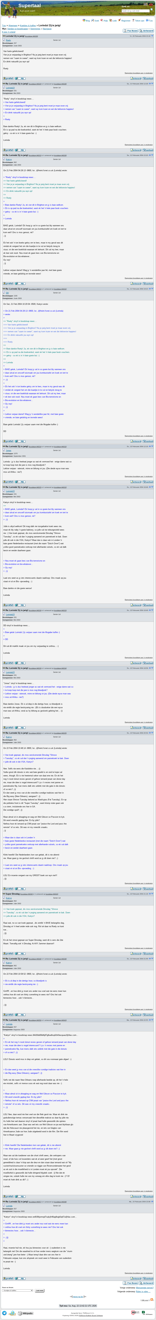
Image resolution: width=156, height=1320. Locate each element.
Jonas (8, 450)
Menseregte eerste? (145, 1288)
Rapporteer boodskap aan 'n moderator (139, 73)
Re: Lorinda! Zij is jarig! (17, 84)
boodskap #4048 (35, 959)
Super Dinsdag (13, 894)
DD (7, 293)
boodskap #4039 (35, 668)
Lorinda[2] (10, 88)
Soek (96, 21)
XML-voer (145, 1300)
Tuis (150, 21)
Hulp (105, 21)
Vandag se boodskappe (17, 29)
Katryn (9, 159)
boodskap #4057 (35, 1202)
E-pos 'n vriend (8, 32)
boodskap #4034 (35, 446)
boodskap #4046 (27, 894)
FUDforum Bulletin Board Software (91, 1315)
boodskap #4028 (31, 36)
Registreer (125, 21)
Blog (87, 21)
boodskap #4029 (35, 84)
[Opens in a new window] (146, 5)
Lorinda (9, 1024)
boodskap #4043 (35, 733)
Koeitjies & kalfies (28, 25)
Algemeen (13, 25)
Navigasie (47, 29)
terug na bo (78, 1297)
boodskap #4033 (35, 289)
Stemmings (35, 29)
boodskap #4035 (35, 487)
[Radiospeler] (151, 5)
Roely (8, 40)
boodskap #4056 (35, 1020)
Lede (114, 21)
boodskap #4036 (35, 610)
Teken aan (139, 21)
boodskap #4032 (35, 155)
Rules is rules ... (143, 1291)
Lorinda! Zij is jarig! (15, 36)
